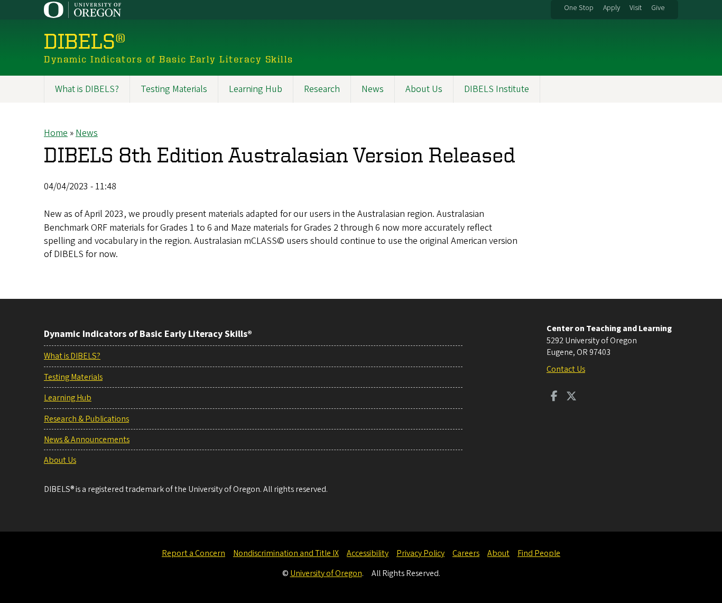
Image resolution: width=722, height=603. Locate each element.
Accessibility (367, 553)
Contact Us (566, 369)
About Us (423, 89)
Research (322, 89)
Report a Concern (193, 553)
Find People (538, 553)
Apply (611, 8)
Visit (636, 8)
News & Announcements (86, 439)
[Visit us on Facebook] (554, 397)
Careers (465, 553)
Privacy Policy (420, 553)
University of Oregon (326, 573)
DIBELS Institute (496, 89)
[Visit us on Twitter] (571, 397)
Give (658, 8)
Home (56, 133)
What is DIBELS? (87, 89)
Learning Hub (255, 89)
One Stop (579, 8)
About (498, 553)
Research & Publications (86, 419)
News (373, 89)
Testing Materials (174, 89)
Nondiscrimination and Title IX (286, 553)
